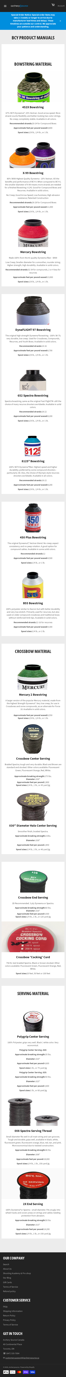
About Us (7, 1268)
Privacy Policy (9, 1320)
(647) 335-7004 (12, 1353)
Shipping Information (13, 1311)
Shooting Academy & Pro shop (17, 1273)
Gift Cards (7, 1282)
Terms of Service (10, 1286)
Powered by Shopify (27, 1367)
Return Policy (9, 1315)
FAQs (5, 1306)
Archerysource (14, 1367)
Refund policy (9, 1291)
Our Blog (7, 1277)
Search (6, 1264)
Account (61, 5)
